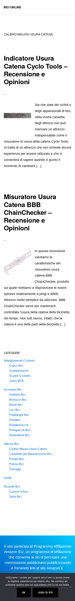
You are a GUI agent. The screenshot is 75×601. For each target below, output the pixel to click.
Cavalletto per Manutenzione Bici (30, 454)
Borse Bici (16, 404)
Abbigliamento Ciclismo (19, 360)
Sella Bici (15, 496)
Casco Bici (16, 365)
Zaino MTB (16, 380)
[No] (70, 587)
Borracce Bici (18, 399)
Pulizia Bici (16, 464)
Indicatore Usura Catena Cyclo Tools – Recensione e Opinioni (36, 69)
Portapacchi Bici (19, 430)
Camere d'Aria (18, 491)
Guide (8, 477)
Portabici (15, 419)
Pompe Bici (16, 459)
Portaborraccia (18, 425)
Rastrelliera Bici (19, 435)
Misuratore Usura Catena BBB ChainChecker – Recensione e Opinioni (30, 212)
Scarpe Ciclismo (20, 375)
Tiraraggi (15, 469)
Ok (23, 592)
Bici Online (12, 7)
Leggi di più (45, 592)
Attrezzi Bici (11, 443)
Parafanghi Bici (19, 414)
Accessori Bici (13, 389)
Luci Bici (14, 409)
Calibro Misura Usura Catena (28, 448)
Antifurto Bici (17, 394)
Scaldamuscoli (18, 370)
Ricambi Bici (12, 486)
